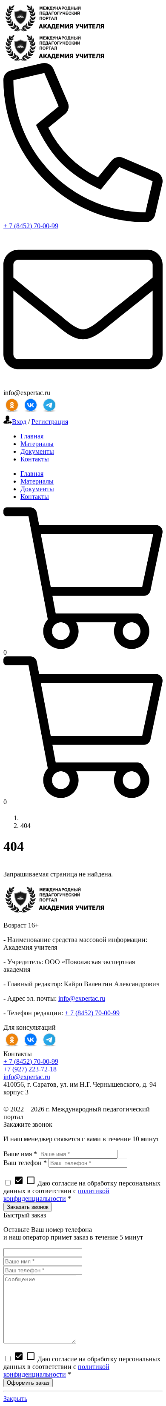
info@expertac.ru (81, 998)
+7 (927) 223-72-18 (30, 1069)
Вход (19, 421)
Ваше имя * (20, 1153)
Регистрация (49, 421)
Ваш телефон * (25, 1162)
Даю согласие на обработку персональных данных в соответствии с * (81, 1191)
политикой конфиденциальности (56, 1194)
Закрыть (15, 1398)
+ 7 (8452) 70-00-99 (30, 225)
